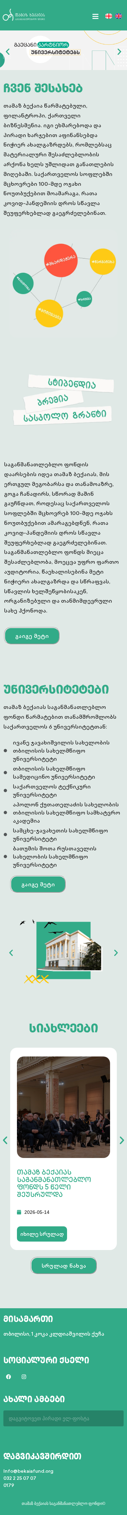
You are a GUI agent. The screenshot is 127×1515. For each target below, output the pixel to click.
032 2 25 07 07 (19, 1478)
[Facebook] (8, 1377)
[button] (7, 51)
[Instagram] (24, 1377)
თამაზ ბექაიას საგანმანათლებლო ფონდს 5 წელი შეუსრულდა (54, 1183)
